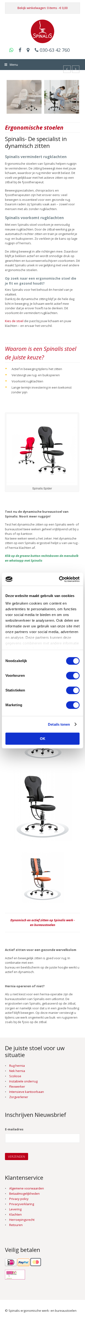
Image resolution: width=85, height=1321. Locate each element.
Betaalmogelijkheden (24, 1193)
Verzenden (16, 1156)
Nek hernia (17, 1071)
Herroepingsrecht (21, 1220)
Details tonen (59, 724)
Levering (15, 1209)
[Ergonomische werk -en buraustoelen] (42, 40)
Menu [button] (14, 64)
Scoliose (15, 1076)
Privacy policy (19, 1199)
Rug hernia (17, 1065)
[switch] (73, 675)
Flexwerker (17, 1086)
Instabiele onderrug (23, 1081)
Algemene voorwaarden (26, 1188)
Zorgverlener (18, 1097)
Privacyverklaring (21, 1204)
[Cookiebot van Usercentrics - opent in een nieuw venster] (60, 579)
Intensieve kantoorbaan (26, 1092)
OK (42, 739)
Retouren (16, 1225)
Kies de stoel (14, 321)
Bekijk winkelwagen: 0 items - (42, 8)
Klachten (15, 1214)
